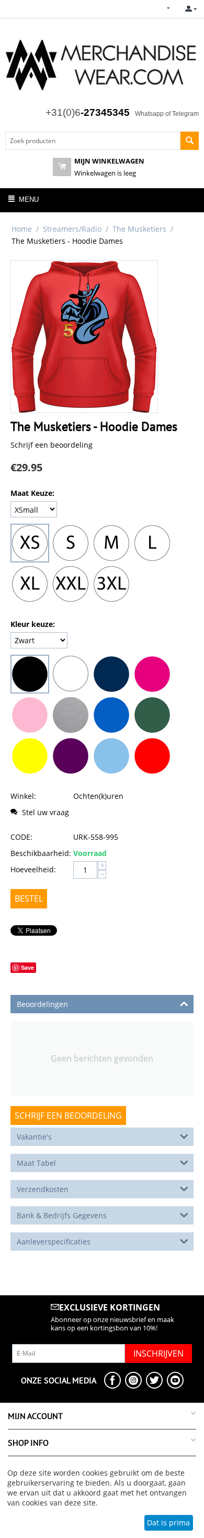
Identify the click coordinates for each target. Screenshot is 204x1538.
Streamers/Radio (72, 229)
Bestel (29, 898)
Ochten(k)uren (98, 796)
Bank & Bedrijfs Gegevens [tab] (62, 1215)
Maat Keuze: (32, 493)
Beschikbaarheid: (39, 853)
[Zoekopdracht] (189, 141)
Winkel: (23, 796)
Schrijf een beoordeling (51, 445)
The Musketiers (139, 229)
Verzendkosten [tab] (43, 1189)
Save (27, 967)
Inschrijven (158, 1353)
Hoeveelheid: (33, 869)
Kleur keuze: (32, 624)
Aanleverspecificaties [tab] (53, 1242)
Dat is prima (168, 1523)
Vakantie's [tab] (34, 1137)
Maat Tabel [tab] (36, 1163)
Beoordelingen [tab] (42, 1004)
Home (22, 229)
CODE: (21, 837)
